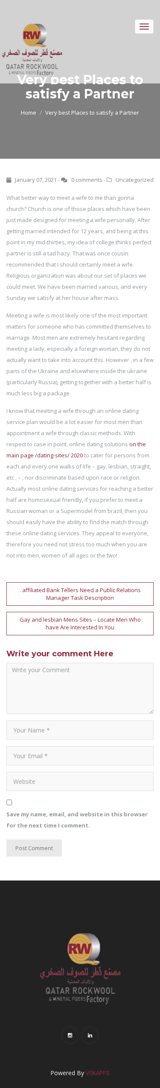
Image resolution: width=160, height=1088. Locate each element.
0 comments (86, 180)
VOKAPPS (98, 1073)
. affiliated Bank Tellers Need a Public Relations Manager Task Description (80, 594)
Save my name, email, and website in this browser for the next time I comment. (77, 819)
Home (28, 112)
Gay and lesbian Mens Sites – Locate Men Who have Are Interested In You (80, 623)
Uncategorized (135, 180)
